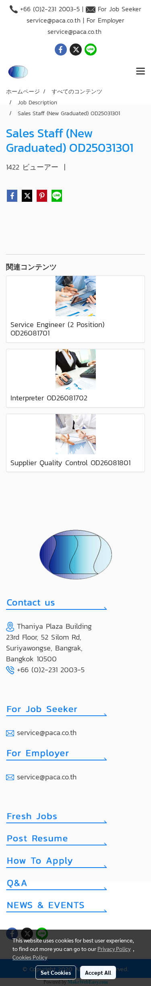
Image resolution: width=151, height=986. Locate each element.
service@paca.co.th (54, 20)
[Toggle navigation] (140, 72)
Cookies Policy (29, 957)
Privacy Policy (113, 948)
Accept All (98, 972)
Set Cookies (56, 972)
